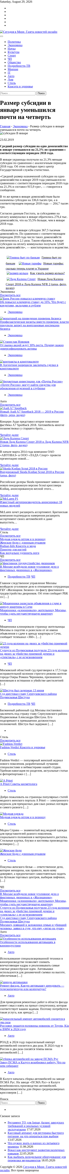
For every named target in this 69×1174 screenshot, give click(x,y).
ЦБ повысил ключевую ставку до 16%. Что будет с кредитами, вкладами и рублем (33, 303)
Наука (12, 48)
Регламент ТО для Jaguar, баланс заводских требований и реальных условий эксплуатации (36, 1126)
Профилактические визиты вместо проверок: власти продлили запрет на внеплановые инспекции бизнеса (34, 325)
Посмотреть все (10, 295)
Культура (13, 52)
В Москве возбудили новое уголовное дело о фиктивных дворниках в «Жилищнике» (29, 568)
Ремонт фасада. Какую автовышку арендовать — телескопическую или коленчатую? (32, 987)
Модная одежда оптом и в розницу (23, 539)
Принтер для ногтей (13, 549)
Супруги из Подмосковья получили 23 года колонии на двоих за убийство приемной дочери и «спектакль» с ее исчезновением (34, 654)
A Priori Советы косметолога (18, 784)
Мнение (13, 69)
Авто (11, 76)
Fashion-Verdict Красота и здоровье (22, 747)
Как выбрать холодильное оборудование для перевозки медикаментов (37, 1158)
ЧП (10, 59)
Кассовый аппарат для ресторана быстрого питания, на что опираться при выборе (36, 1134)
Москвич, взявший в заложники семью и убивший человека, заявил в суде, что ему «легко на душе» (33, 926)
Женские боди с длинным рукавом (22, 542)
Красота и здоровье (20, 86)
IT (9, 72)
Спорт (12, 55)
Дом (10, 79)
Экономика (15, 45)
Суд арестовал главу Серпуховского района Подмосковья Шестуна (28, 695)
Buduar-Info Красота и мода (18, 546)
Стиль (12, 83)
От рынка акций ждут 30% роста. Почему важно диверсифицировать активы (32, 347)
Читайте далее (9, 435)
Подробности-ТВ (19, 65)
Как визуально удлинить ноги (19, 553)
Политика (14, 41)
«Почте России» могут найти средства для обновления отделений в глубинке (28, 386)
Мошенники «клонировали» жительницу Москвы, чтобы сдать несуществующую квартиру (33, 612)
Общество (14, 62)
